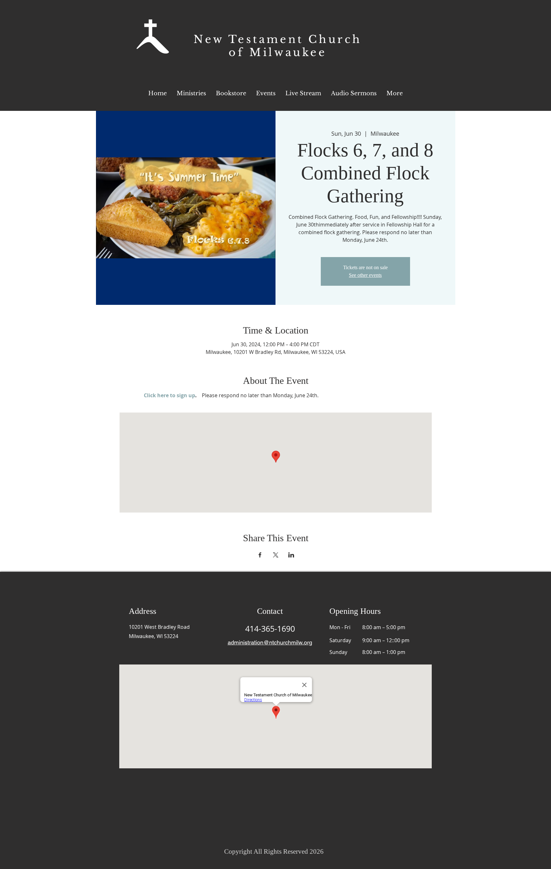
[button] (395, 93)
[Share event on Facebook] (260, 554)
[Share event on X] (276, 554)
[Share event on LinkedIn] (291, 554)
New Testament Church (278, 39)
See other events (365, 275)
